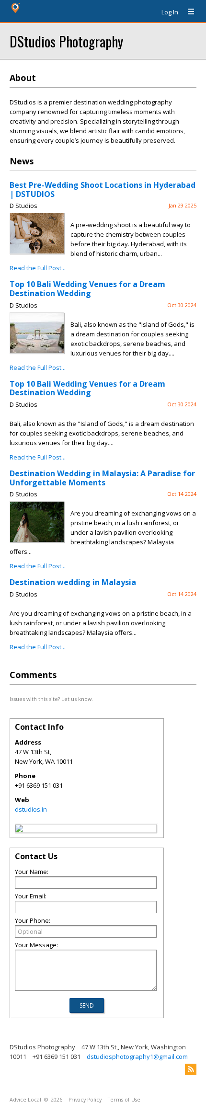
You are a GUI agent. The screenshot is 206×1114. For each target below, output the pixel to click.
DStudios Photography (66, 41)
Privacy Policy (85, 1099)
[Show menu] (187, 12)
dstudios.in (31, 809)
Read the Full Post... (38, 268)
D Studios (23, 205)
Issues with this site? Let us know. (51, 698)
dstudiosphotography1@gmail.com (137, 1056)
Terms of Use (124, 1099)
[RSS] (190, 1069)
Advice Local (25, 1099)
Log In (169, 12)
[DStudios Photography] (19, 830)
